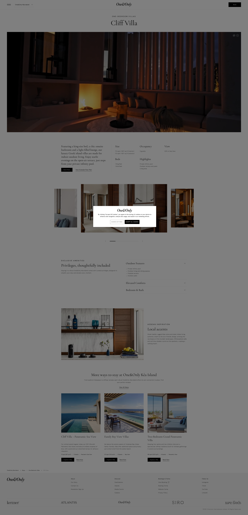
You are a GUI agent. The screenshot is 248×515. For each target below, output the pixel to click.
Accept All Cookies (132, 222)
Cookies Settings (117, 222)
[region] (124, 216)
